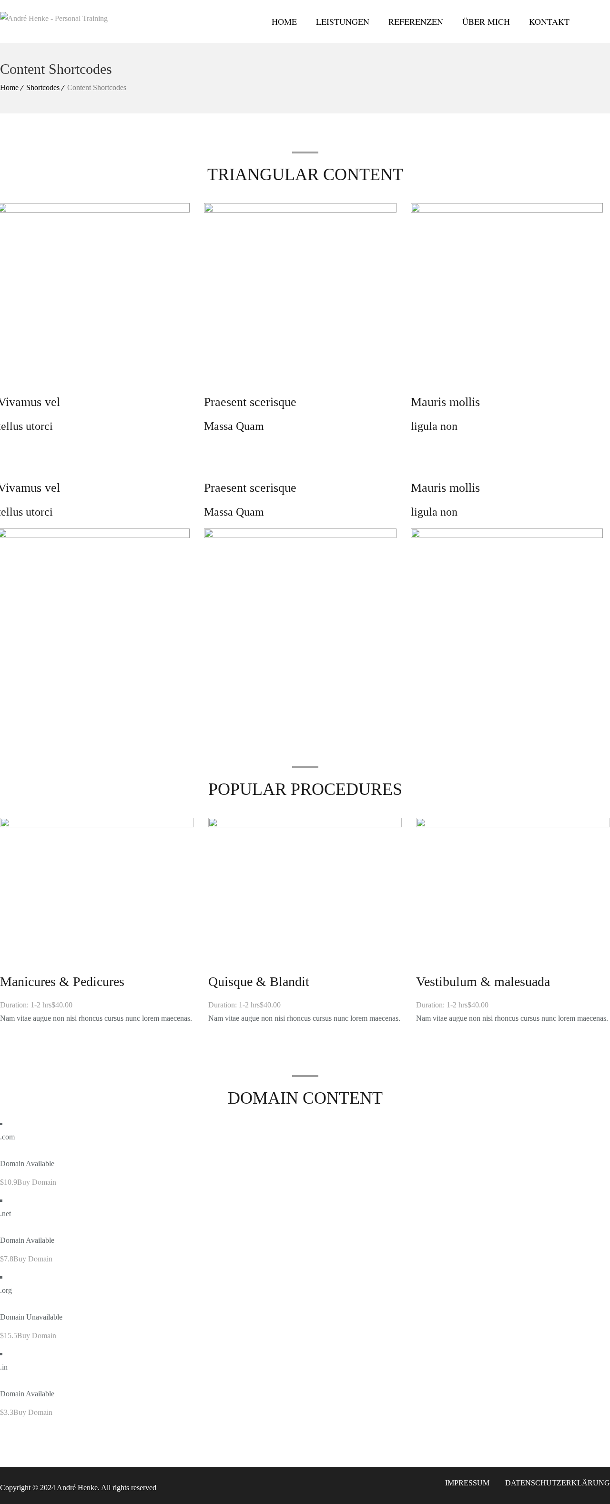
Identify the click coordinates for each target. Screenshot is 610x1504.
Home (9, 87)
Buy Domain (36, 1182)
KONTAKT (549, 21)
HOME (284, 21)
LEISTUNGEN (342, 21)
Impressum (467, 1483)
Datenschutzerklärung (557, 1483)
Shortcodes (43, 87)
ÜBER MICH (486, 21)
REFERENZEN (415, 21)
